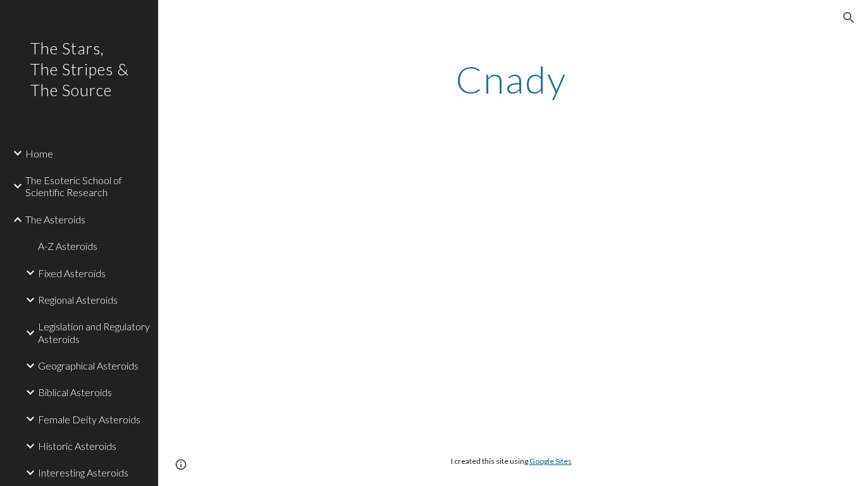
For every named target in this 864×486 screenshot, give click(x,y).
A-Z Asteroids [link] (67, 246)
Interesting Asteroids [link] (83, 472)
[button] (849, 18)
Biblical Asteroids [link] (75, 392)
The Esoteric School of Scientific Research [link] (73, 186)
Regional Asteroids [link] (78, 300)
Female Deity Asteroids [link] (89, 419)
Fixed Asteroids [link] (72, 273)
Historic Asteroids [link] (77, 446)
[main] (511, 79)
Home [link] (39, 153)
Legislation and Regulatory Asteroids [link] (94, 332)
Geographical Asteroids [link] (88, 365)
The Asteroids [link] (55, 219)
